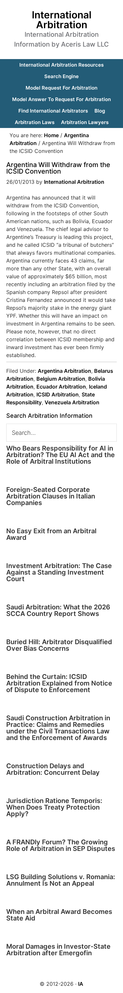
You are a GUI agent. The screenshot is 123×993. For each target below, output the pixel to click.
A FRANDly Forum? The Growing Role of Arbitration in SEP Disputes (60, 845)
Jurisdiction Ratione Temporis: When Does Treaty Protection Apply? (54, 807)
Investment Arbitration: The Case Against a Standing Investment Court (59, 572)
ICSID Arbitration (57, 394)
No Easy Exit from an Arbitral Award (51, 534)
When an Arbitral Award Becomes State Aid (59, 915)
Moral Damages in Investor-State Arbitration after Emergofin (58, 949)
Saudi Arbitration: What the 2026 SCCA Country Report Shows (58, 610)
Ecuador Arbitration (61, 386)
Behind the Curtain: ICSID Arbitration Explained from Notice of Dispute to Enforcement (59, 683)
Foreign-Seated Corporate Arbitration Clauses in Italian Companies (50, 496)
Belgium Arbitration (60, 378)
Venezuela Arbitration (72, 402)
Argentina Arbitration (64, 371)
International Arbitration (62, 20)
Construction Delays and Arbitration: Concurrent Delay (53, 769)
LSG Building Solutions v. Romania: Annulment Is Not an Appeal (60, 880)
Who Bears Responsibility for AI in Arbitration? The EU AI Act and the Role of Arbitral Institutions (60, 454)
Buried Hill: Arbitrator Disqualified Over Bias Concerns (59, 645)
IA (80, 984)
